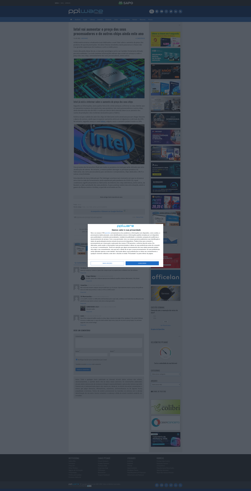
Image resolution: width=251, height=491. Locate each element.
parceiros (108, 233)
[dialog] (125, 245)
